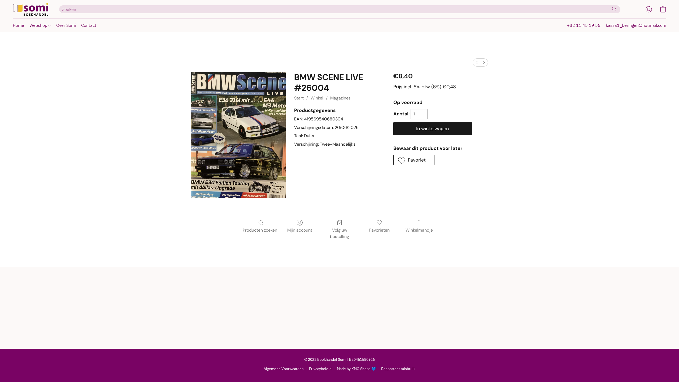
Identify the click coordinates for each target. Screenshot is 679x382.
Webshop (38, 25)
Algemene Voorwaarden (284, 368)
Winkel (317, 98)
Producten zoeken (260, 230)
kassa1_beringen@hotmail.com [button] (636, 25)
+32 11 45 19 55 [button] (583, 25)
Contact (88, 25)
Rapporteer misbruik (398, 368)
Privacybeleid (320, 368)
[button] (31, 9)
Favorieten (379, 230)
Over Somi (66, 25)
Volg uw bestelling (339, 233)
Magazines (340, 98)
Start (299, 98)
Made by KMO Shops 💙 (356, 368)
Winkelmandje (419, 230)
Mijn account (299, 230)
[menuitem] (476, 62)
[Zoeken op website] (614, 9)
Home (18, 25)
